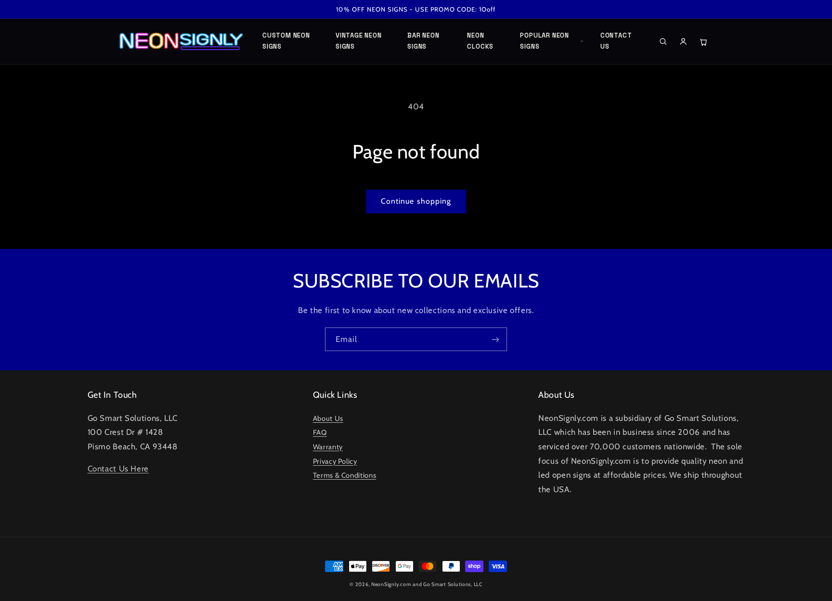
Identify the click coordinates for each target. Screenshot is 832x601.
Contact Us (616, 41)
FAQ (320, 432)
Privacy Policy (335, 461)
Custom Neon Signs (286, 41)
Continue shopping (416, 201)
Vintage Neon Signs (358, 41)
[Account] (683, 41)
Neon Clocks (480, 41)
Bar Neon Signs (423, 41)
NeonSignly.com (391, 584)
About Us (328, 418)
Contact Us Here (118, 468)
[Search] (663, 41)
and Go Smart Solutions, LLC (447, 584)
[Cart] (703, 41)
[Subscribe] (495, 339)
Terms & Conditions (344, 475)
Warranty (328, 447)
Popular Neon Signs (544, 41)
